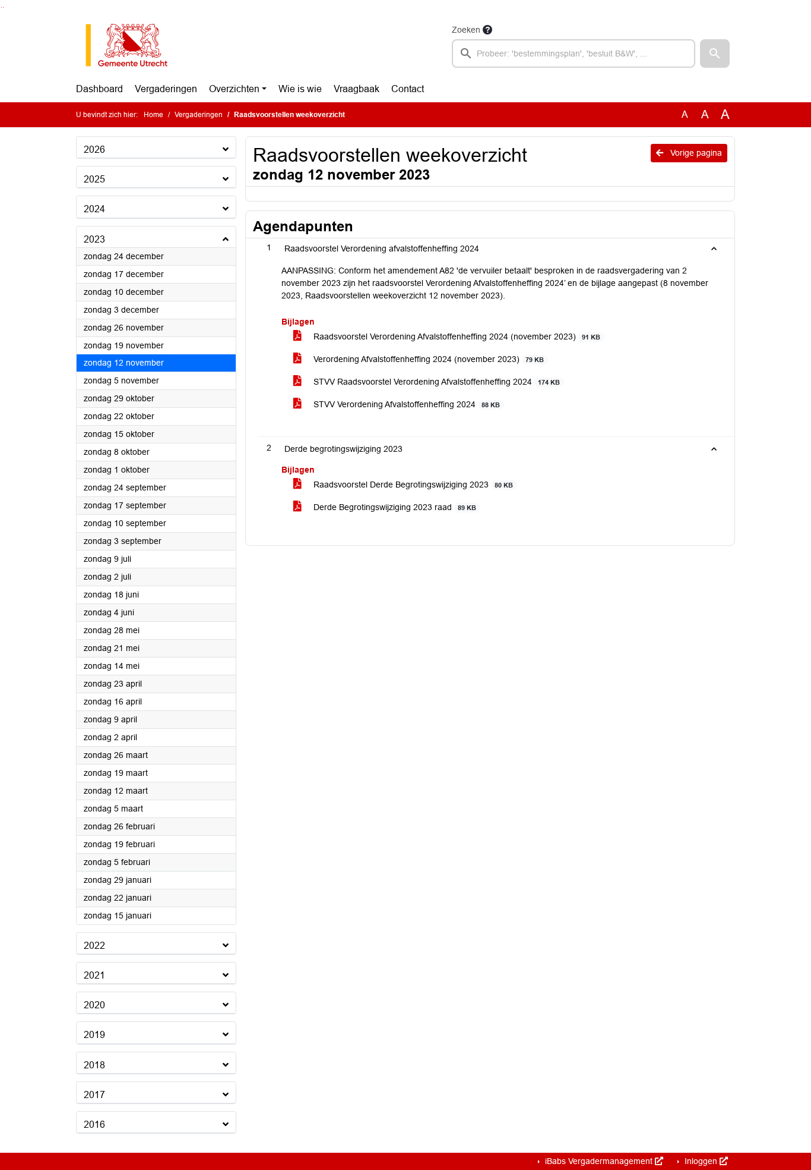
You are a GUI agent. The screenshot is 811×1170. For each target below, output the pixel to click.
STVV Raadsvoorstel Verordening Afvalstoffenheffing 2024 (435, 381)
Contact (407, 89)
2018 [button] (94, 1065)
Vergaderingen (166, 89)
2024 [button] (94, 209)
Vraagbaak (356, 89)
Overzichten (234, 89)
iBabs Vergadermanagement (599, 1161)
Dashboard (99, 89)
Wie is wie (300, 89)
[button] (715, 53)
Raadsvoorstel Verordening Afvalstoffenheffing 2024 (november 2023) (455, 336)
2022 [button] (94, 946)
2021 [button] (94, 975)
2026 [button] (94, 149)
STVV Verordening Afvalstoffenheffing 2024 (405, 404)
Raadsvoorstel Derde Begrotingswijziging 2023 (412, 484)
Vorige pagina (695, 153)
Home (153, 115)
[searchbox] (573, 53)
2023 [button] (94, 239)
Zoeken (466, 29)
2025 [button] (94, 179)
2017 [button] (94, 1095)
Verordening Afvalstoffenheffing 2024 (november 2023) (427, 359)
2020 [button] (94, 1005)
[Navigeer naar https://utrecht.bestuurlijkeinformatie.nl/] (132, 45)
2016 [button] (94, 1124)
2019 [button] (94, 1035)
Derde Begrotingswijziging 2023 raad (393, 507)
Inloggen (701, 1161)
